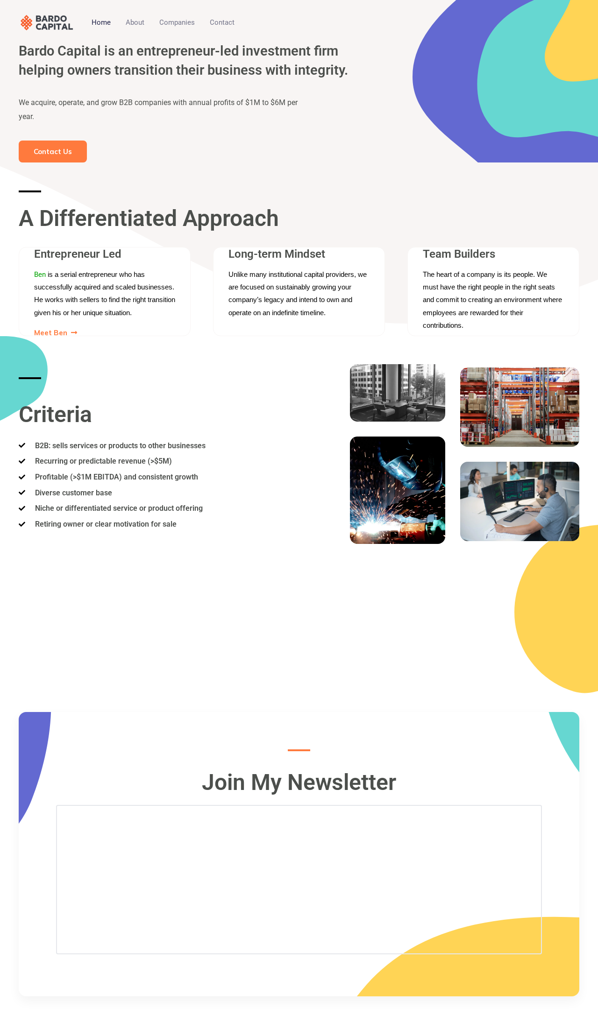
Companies (177, 22)
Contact (222, 22)
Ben (40, 274)
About (135, 22)
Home (101, 22)
